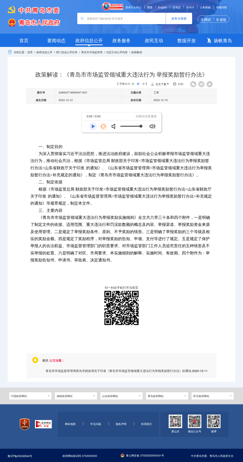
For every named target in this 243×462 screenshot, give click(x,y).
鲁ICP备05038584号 (20, 456)
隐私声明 (121, 424)
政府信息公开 (44, 52)
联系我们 (146, 424)
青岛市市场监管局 (92, 52)
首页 (30, 52)
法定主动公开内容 (117, 52)
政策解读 (136, 52)
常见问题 (95, 424)
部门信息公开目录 (66, 52)
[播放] (93, 126)
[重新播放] (103, 126)
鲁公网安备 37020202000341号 (145, 455)
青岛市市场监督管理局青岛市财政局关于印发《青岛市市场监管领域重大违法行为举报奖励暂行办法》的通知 (119, 371)
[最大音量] (152, 126)
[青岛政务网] (112, 6)
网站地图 (70, 424)
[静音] (115, 126)
